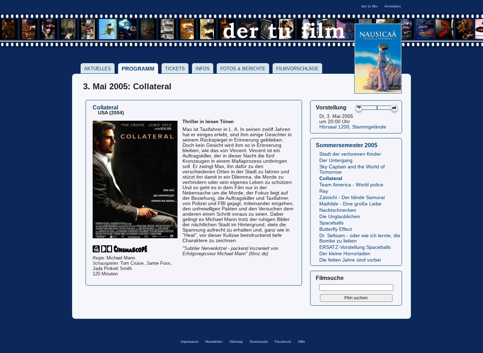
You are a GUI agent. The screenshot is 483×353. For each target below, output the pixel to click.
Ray (323, 191)
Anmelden (392, 6)
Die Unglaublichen (339, 216)
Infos (203, 68)
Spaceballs (331, 223)
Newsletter (213, 341)
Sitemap (236, 341)
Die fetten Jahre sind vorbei (350, 260)
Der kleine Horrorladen (344, 253)
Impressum (189, 341)
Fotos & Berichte (243, 68)
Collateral (330, 178)
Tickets (175, 68)
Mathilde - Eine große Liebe (350, 204)
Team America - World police (351, 184)
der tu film (369, 6)
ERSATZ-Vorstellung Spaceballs (355, 247)
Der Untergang (336, 160)
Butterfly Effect (335, 229)
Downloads (259, 341)
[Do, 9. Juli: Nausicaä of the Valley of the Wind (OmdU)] (378, 91)
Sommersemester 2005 (346, 145)
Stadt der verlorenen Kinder (350, 154)
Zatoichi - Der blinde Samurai (352, 197)
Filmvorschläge (297, 68)
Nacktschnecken (337, 210)
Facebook (283, 341)
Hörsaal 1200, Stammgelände (352, 127)
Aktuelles (97, 68)
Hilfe (301, 341)
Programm (138, 69)
